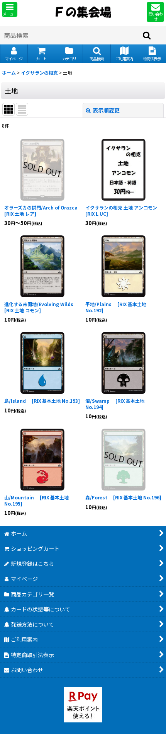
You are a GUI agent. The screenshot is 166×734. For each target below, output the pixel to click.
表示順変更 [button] (106, 110)
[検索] (147, 35)
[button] (9, 9)
